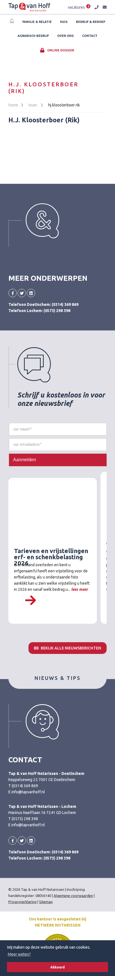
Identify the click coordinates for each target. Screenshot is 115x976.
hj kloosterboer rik (64, 105)
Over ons (65, 35)
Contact (89, 35)
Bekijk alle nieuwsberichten (70, 648)
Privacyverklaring (22, 902)
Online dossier (60, 50)
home (13, 105)
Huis (64, 21)
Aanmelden (24, 459)
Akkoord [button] (57, 967)
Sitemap (46, 902)
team (33, 105)
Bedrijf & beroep (90, 21)
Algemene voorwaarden (73, 896)
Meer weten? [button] (19, 954)
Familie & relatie (37, 21)
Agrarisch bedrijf (33, 35)
